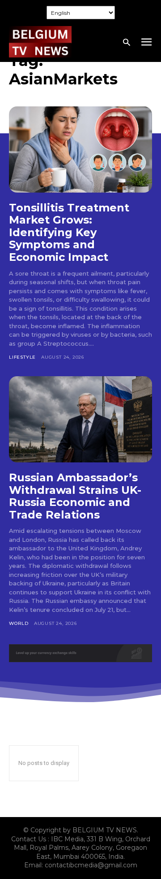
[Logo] (40, 41)
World (19, 623)
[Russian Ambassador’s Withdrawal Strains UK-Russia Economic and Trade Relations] (80, 419)
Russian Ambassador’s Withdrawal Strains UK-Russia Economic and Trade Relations (75, 496)
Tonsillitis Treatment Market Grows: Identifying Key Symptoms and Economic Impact (69, 232)
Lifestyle (22, 357)
